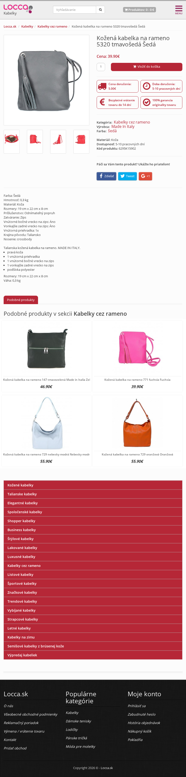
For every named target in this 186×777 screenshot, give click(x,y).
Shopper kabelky (21, 521)
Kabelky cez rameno (52, 26)
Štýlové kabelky (21, 538)
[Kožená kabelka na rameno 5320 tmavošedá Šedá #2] (35, 142)
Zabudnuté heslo (141, 714)
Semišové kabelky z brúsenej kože (36, 646)
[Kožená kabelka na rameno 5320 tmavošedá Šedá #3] (58, 142)
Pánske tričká (76, 738)
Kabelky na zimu (21, 637)
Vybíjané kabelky (22, 610)
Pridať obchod (15, 748)
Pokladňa (135, 739)
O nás (8, 706)
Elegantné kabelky (23, 503)
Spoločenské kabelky (25, 512)
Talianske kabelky (22, 494)
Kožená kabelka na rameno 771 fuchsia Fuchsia (137, 380)
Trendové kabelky (22, 601)
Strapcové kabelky (23, 619)
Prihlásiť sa (137, 706)
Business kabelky (22, 530)
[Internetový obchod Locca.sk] (18, 8)
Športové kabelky (22, 583)
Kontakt (10, 739)
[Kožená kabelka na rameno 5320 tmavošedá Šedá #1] (12, 142)
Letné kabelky (19, 628)
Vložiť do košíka (148, 66)
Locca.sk (10, 26)
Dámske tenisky (78, 721)
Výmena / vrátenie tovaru (24, 731)
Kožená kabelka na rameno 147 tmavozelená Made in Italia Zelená (49, 380)
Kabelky (27, 26)
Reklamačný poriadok (21, 722)
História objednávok (144, 722)
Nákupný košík (139, 731)
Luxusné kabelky (21, 556)
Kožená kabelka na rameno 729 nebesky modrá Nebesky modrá (47, 454)
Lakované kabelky (22, 547)
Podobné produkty (21, 300)
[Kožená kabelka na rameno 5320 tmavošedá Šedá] (46, 80)
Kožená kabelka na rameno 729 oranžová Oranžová (137, 454)
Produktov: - (141, 9)
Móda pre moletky (80, 746)
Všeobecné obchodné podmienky (30, 714)
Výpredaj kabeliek (22, 655)
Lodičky (72, 729)
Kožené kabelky (20, 485)
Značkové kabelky (22, 592)
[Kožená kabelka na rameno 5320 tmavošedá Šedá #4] (81, 142)
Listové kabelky (20, 574)
